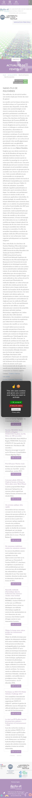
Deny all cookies (16, 406)
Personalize (16, 409)
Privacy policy (16, 412)
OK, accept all (16, 402)
